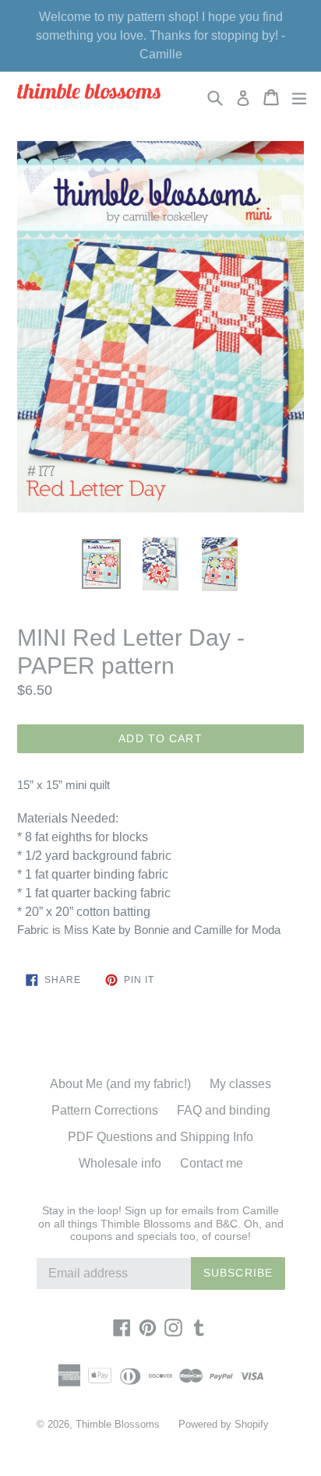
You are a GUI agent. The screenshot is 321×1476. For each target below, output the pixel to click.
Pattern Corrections (104, 1110)
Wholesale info (120, 1163)
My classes (240, 1083)
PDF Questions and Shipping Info (160, 1136)
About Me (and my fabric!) (120, 1083)
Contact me (211, 1163)
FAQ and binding (223, 1110)
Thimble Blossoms (118, 1424)
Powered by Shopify (223, 1424)
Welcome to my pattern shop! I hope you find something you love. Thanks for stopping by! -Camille (160, 35)
